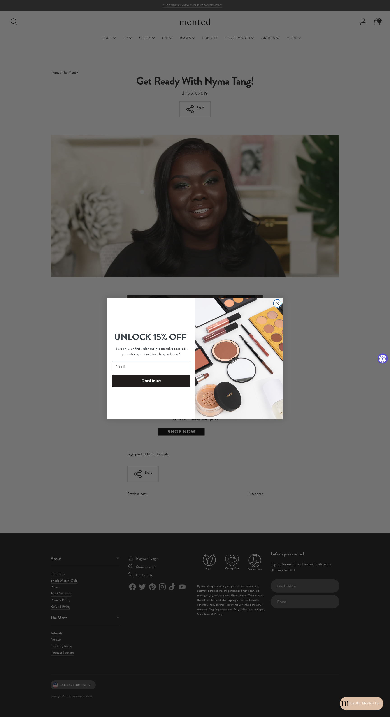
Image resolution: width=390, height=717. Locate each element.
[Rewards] (361, 703)
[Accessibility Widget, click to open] (383, 359)
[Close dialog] (277, 303)
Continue (151, 381)
